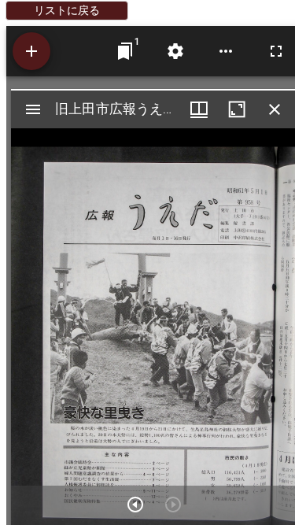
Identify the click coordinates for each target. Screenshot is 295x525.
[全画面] (276, 51)
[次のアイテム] (135, 504)
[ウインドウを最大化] (237, 109)
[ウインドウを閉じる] (274, 109)
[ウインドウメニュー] (199, 109)
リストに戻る (67, 10)
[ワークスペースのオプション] (226, 51)
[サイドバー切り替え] (33, 109)
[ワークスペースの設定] (175, 51)
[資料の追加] (31, 51)
